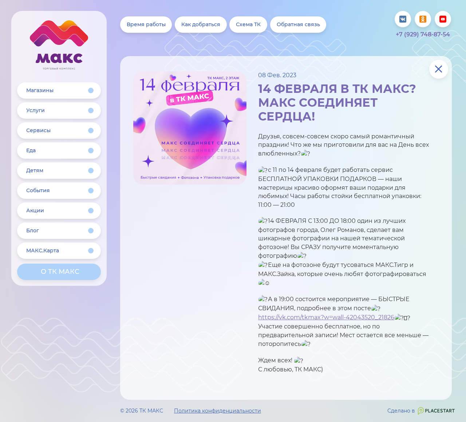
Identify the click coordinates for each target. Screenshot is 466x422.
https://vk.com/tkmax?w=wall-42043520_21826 (326, 317)
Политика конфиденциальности (217, 411)
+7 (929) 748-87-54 (423, 34)
